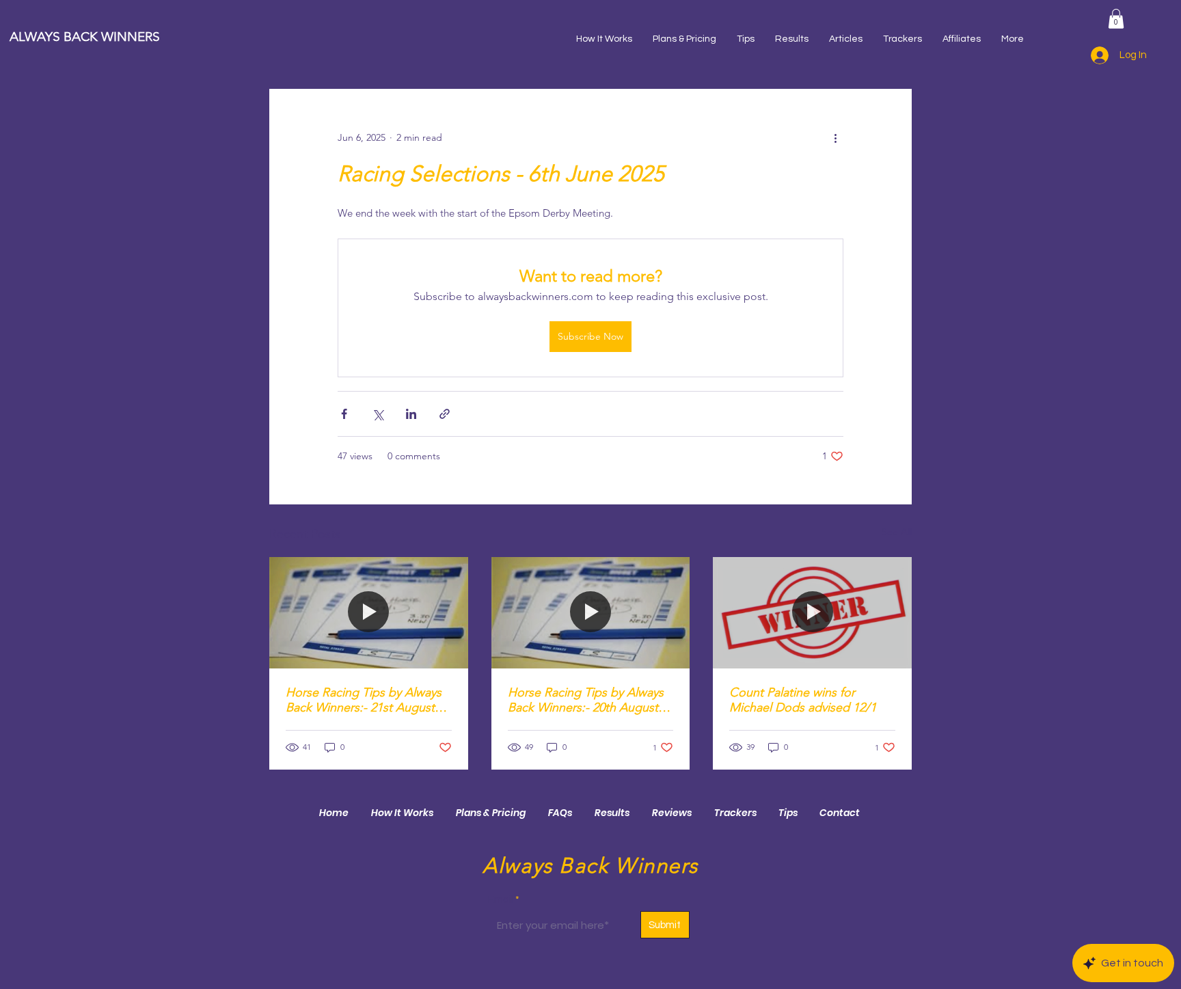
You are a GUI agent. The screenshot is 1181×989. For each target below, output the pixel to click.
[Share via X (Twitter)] (377, 413)
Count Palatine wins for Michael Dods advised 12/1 (802, 700)
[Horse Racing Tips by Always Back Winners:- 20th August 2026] (590, 613)
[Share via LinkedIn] (411, 413)
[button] (1116, 19)
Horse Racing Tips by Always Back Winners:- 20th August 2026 (586, 700)
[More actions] (835, 138)
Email (500, 900)
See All (897, 532)
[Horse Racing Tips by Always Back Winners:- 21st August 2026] (368, 612)
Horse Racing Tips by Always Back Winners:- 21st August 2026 (364, 700)
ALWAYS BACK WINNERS (85, 36)
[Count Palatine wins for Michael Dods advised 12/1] (812, 612)
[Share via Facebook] (344, 413)
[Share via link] (444, 413)
